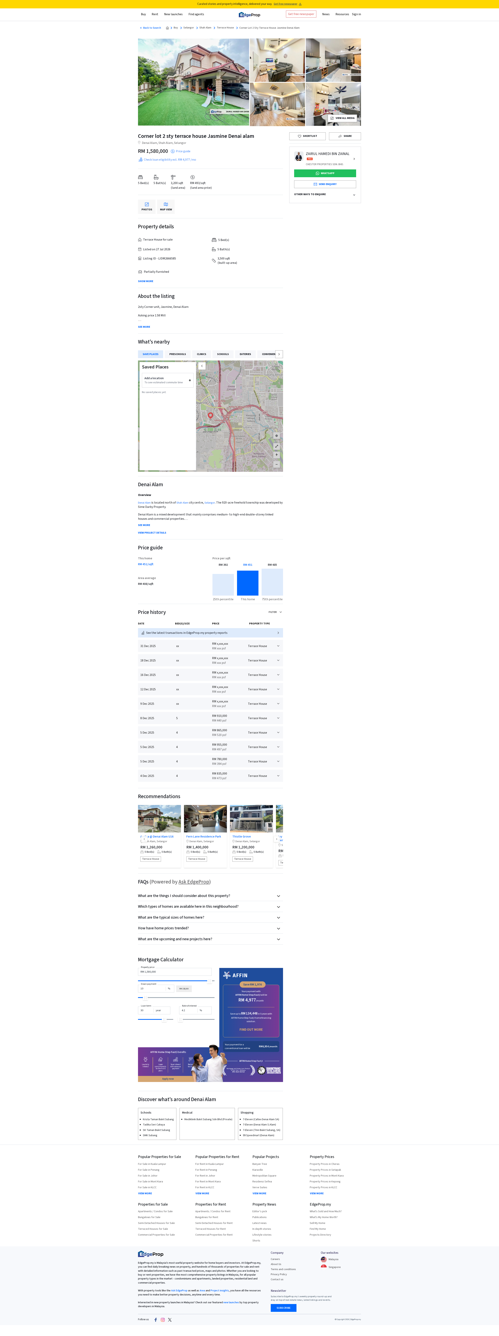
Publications (259, 1217)
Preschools (177, 354)
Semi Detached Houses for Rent (214, 1223)
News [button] (326, 14)
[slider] (209, 980)
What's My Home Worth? (324, 1217)
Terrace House (225, 28)
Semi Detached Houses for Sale (156, 1223)
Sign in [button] (356, 14)
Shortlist (310, 136)
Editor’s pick (259, 1211)
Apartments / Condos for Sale (155, 1211)
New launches (173, 14)
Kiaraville (257, 1170)
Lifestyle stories (262, 1235)
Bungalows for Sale (149, 1217)
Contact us (277, 1279)
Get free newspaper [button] (301, 14)
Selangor (188, 28)
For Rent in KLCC (204, 1187)
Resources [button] (342, 14)
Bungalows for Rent (206, 1217)
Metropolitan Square (264, 1176)
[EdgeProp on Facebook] (156, 1320)
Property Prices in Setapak (325, 1170)
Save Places (150, 354)
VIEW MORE (145, 1193)
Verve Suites (259, 1187)
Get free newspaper (285, 4)
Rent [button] (155, 14)
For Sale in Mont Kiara (150, 1182)
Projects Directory (320, 1235)
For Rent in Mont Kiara (208, 1182)
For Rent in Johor (205, 1176)
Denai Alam (144, 503)
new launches (231, 1302)
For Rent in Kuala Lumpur (209, 1164)
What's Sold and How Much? (326, 1211)
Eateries (245, 354)
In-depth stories (261, 1229)
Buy (176, 28)
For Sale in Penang (148, 1170)
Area (202, 1291)
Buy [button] (143, 14)
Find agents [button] (196, 14)
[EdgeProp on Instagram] (163, 1320)
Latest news (259, 1223)
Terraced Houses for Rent (210, 1229)
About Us (276, 1264)
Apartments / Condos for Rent (212, 1211)
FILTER (273, 612)
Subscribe (284, 1308)
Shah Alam (205, 28)
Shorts (256, 1241)
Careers (275, 1259)
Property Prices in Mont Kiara (327, 1176)
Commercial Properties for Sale (156, 1235)
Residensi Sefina (262, 1182)
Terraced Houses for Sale (153, 1229)
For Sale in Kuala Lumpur (152, 1164)
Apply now (168, 1079)
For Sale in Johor (147, 1176)
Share (348, 136)
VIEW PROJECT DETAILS (152, 533)
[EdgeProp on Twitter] (170, 1320)
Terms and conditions (283, 1269)
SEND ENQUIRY (328, 184)
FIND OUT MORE (251, 1029)
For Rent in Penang (206, 1170)
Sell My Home (317, 1223)
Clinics (201, 354)
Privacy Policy (279, 1274)
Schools (223, 354)
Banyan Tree (259, 1164)
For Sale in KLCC (147, 1187)
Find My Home (318, 1229)
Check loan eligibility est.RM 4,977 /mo (170, 160)
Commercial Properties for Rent (214, 1235)
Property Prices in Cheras (325, 1164)
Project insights (219, 1291)
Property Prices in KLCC (323, 1187)
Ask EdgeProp (194, 882)
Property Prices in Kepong (325, 1182)
